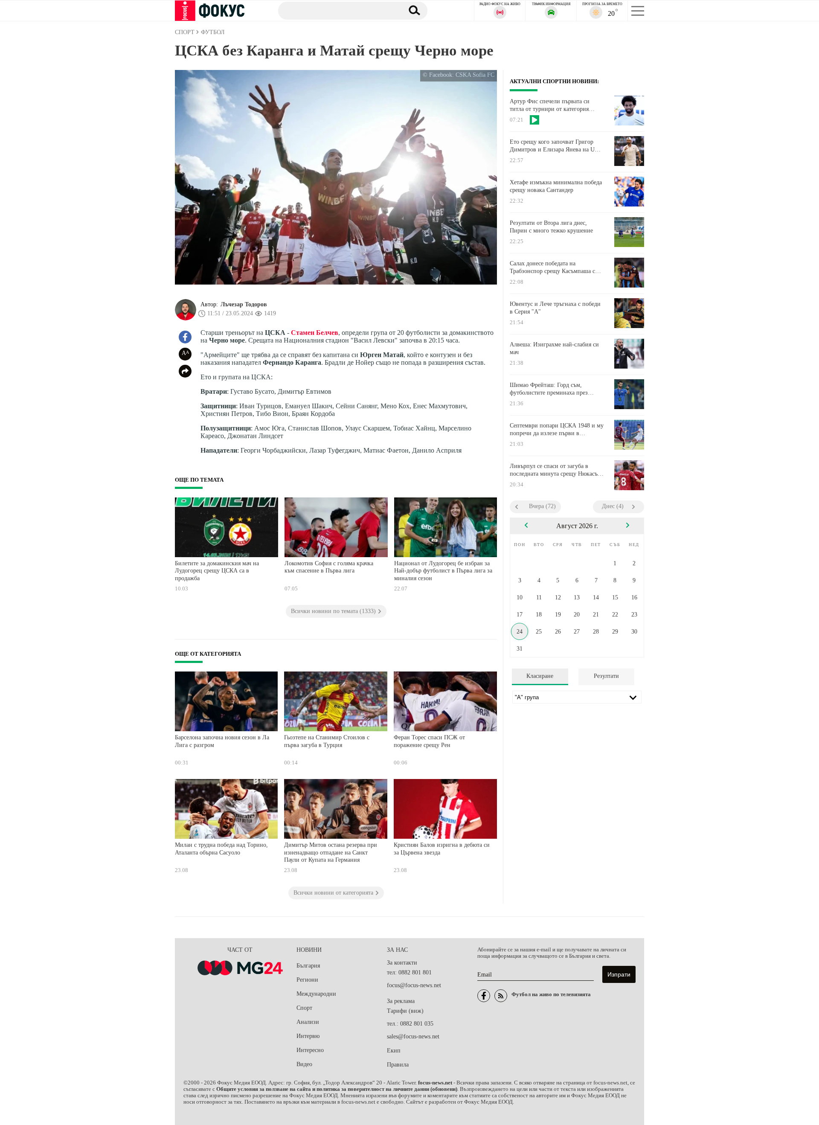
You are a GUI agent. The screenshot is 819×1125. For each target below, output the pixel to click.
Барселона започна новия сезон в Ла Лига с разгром (222, 741)
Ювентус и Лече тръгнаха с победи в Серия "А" (555, 308)
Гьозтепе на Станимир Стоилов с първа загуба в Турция (326, 741)
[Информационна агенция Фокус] (483, 995)
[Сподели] (185, 371)
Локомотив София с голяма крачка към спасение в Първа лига (329, 567)
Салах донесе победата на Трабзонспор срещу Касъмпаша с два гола (552, 267)
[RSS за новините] (500, 995)
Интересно (310, 1050)
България (308, 965)
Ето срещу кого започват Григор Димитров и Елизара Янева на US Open (554, 146)
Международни (316, 994)
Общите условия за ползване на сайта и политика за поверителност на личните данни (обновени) (336, 1089)
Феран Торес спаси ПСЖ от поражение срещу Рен (429, 741)
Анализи (307, 1022)
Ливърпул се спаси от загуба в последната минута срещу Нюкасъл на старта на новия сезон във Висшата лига (555, 470)
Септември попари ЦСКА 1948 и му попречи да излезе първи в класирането (557, 429)
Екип (394, 1050)
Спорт (304, 1008)
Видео (304, 1064)
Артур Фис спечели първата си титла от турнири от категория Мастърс (550, 105)
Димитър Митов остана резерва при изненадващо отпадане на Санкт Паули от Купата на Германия (330, 852)
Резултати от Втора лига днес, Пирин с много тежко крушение (551, 227)
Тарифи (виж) (405, 1011)
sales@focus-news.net (413, 1036)
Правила (398, 1064)
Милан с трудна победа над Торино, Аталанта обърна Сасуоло (221, 849)
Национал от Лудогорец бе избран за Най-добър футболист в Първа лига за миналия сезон (443, 570)
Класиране (539, 676)
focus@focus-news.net (414, 985)
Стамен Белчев (314, 332)
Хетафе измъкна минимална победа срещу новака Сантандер (556, 186)
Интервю (307, 1036)
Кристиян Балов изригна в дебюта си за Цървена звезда (442, 849)
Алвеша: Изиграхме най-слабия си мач (554, 348)
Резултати (606, 676)
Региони (307, 980)
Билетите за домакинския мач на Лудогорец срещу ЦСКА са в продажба (217, 570)
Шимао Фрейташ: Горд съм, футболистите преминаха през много (549, 389)
